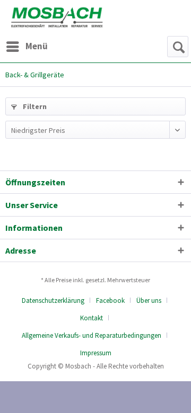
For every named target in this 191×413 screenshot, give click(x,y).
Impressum (95, 352)
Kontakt (91, 317)
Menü (36, 46)
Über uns (148, 300)
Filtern (34, 106)
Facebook (110, 300)
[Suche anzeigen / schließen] (177, 46)
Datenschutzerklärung (53, 300)
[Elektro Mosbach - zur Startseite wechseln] (57, 17)
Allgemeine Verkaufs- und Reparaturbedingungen (91, 335)
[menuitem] (26, 46)
